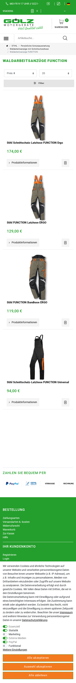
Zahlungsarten (11, 518)
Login (6, 558)
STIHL (14, 46)
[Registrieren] (59, 3)
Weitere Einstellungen (15, 649)
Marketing (14, 634)
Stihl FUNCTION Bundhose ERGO (27, 302)
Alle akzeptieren (38, 657)
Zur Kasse (8, 533)
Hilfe (5, 537)
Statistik (13, 630)
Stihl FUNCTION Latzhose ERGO (26, 222)
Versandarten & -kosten (16, 521)
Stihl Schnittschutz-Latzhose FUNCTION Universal (38, 382)
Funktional (15, 645)
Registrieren (9, 554)
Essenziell (14, 626)
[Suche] (65, 38)
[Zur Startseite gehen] (7, 46)
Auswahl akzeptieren (38, 666)
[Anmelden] (49, 3)
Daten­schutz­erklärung (34, 620)
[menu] (6, 38)
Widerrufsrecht (11, 525)
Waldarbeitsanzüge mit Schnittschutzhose (29, 49)
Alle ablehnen (38, 675)
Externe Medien (17, 638)
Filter (41, 83)
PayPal (13, 642)
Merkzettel (37, 11)
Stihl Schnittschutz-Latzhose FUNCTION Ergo (35, 142)
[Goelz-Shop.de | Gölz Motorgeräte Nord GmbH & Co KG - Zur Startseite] (23, 23)
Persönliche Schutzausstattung (35, 46)
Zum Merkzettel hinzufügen (65, 163)
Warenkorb (61, 24)
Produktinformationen (24, 162)
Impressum (66, 612)
